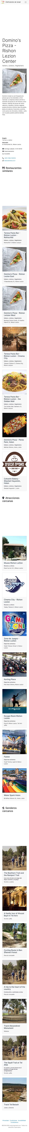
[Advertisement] (14, 22)
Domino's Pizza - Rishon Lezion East (14, 275)
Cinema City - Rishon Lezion (13, 601)
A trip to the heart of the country (14, 988)
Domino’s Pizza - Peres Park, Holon (14, 441)
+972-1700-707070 (10, 158)
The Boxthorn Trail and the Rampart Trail (14, 874)
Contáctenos (14, 1122)
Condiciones (13, 1120)
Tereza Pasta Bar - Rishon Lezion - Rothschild (12, 235)
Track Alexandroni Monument (12, 1027)
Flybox (7, 757)
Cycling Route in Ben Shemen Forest (13, 951)
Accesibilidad (22, 1120)
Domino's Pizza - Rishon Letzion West (14, 314)
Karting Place (10, 679)
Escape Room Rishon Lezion (13, 717)
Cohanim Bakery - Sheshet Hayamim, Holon (12, 481)
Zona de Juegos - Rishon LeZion (11, 639)
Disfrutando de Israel (13, 2)
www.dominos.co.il (9, 160)
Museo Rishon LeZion (13, 563)
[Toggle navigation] (25, 2)
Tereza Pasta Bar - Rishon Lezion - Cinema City (14, 356)
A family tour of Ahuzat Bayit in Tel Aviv (14, 914)
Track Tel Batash (11, 1104)
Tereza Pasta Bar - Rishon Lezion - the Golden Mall (12, 399)
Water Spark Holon (12, 795)
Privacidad (6, 1120)
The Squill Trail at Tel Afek (13, 1064)
